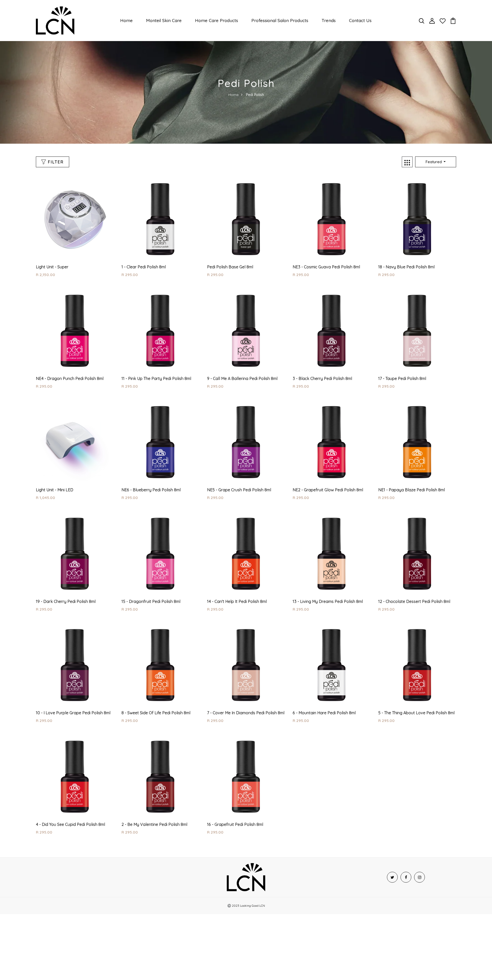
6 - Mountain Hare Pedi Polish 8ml (324, 712)
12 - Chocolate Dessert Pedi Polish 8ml (414, 601)
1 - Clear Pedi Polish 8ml (143, 266)
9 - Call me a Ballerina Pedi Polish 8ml (242, 378)
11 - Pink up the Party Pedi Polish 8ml (156, 378)
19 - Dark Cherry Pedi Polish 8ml (66, 601)
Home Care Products (216, 20)
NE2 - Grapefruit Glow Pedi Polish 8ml (328, 489)
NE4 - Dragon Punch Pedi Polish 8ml (70, 378)
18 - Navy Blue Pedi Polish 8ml (406, 266)
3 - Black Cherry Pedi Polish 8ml (322, 378)
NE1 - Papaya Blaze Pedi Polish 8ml (411, 489)
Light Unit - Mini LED (54, 489)
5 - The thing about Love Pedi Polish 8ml (416, 712)
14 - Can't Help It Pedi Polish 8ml (237, 601)
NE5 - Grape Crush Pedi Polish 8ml (239, 489)
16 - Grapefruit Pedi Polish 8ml (235, 824)
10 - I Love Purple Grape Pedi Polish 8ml (73, 712)
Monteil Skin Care (164, 20)
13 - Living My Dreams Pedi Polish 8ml (328, 601)
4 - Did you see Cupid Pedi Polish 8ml (70, 824)
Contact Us (360, 20)
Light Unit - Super (52, 266)
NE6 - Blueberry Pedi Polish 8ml (151, 489)
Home (126, 20)
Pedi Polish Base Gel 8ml (230, 266)
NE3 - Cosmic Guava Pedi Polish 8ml (326, 266)
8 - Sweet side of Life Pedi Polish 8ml (155, 712)
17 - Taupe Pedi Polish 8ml (402, 378)
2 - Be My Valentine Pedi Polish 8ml (154, 824)
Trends (329, 20)
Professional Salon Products (279, 20)
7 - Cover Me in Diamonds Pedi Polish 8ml (245, 712)
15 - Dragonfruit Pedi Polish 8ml (150, 601)
